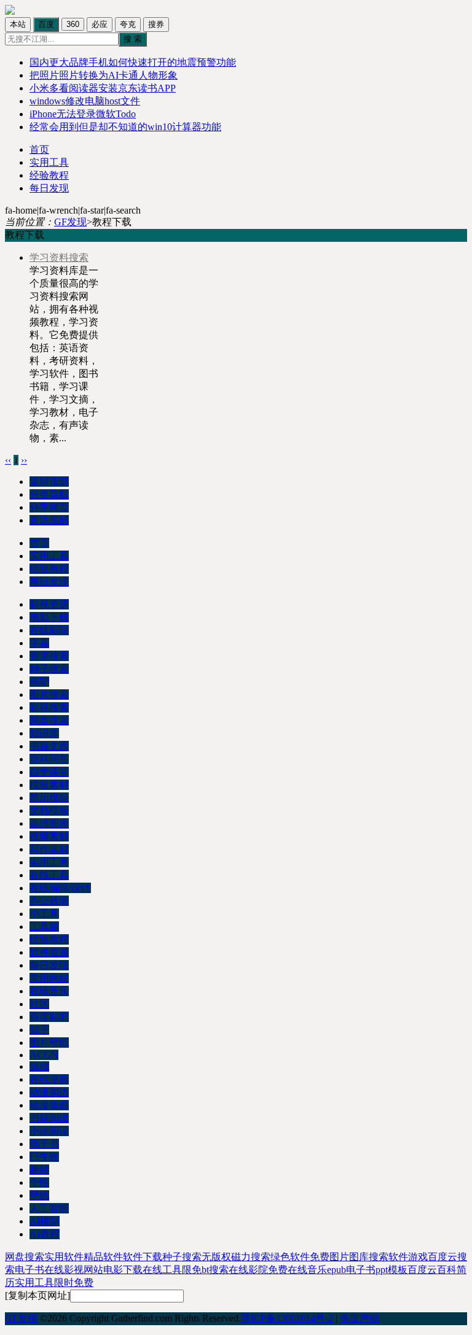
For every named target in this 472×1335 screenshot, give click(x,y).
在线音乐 (49, 991)
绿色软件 (290, 1257)
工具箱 (44, 926)
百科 (447, 1269)
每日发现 (49, 188)
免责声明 (359, 1318)
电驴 (39, 681)
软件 (398, 1257)
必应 (100, 24)
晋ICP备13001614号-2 (287, 1318)
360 (72, 24)
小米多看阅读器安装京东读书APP (103, 88)
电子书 (44, 1144)
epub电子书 (351, 1269)
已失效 (44, 1156)
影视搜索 (49, 707)
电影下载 (49, 617)
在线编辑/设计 (60, 888)
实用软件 (64, 1257)
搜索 (378, 1257)
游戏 (39, 1066)
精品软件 (103, 1257)
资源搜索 (49, 656)
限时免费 (73, 1282)
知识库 (44, 733)
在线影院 (49, 630)
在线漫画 (49, 1079)
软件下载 (142, 1257)
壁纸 (39, 1195)
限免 (192, 1269)
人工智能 (49, 1208)
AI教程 (45, 1234)
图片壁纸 (49, 1042)
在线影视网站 (73, 1269)
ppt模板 (391, 1269)
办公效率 (49, 901)
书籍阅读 (49, 1118)
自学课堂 (49, 772)
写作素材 (49, 849)
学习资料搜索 (59, 257)
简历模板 (49, 797)
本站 (18, 24)
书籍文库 (49, 746)
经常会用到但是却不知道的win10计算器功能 (125, 127)
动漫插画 (49, 1105)
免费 (278, 1269)
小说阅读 (49, 1131)
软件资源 (49, 952)
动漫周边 (49, 1092)
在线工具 (49, 875)
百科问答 (49, 759)
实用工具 (49, 162)
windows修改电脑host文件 (85, 101)
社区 (39, 1004)
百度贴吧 (49, 1017)
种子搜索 (49, 669)
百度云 (422, 1269)
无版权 (216, 1257)
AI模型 (45, 1221)
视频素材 (49, 836)
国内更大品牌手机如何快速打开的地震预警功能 (133, 62)
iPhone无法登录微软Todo (83, 114)
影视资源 (49, 604)
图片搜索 (49, 694)
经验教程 (49, 175)
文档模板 (49, 810)
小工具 (44, 913)
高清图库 (49, 823)
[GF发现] (10, 11)
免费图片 (329, 1257)
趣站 (39, 1169)
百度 (46, 24)
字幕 (39, 643)
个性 (39, 1182)
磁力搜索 (250, 1257)
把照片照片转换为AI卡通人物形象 (104, 75)
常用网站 (49, 978)
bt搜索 (215, 1269)
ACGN (44, 1055)
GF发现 (70, 222)
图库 (359, 1257)
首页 (39, 149)
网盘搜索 (49, 720)
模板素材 (49, 785)
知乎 (39, 1029)
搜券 (156, 24)
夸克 (128, 24)
